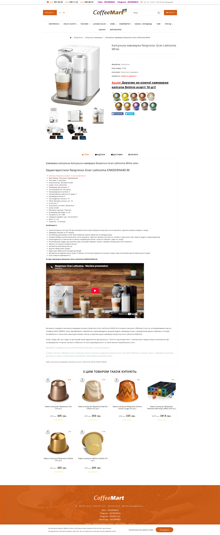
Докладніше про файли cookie (141, 530)
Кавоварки (124, 24)
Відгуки (101, 154)
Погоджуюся (164, 530)
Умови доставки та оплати (103, 524)
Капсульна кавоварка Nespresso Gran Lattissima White (73, 362)
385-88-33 (86, 2)
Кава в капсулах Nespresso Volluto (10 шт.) (58, 459)
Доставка (118, 154)
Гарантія (87, 524)
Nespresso (54, 24)
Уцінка (102, 29)
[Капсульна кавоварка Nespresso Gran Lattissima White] (75, 75)
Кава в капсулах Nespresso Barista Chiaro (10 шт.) (92, 407)
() (171, 12)
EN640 (104, 362)
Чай (158, 24)
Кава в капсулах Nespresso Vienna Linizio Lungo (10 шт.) (127, 407)
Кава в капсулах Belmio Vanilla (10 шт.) (92, 459)
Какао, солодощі (143, 24)
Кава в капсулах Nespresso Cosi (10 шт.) (58, 407)
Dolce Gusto (70, 24)
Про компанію (121, 524)
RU (60, 12)
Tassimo (84, 24)
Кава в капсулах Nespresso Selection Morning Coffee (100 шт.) (161, 407)
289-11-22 (71, 2)
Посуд (168, 24)
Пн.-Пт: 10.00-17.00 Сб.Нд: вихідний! (158, 2)
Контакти (132, 524)
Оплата (134, 154)
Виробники (115, 29)
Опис (86, 154)
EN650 (98, 362)
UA (64, 12)
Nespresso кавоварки (129, 72)
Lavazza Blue (99, 24)
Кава (112, 24)
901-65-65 (56, 2)
